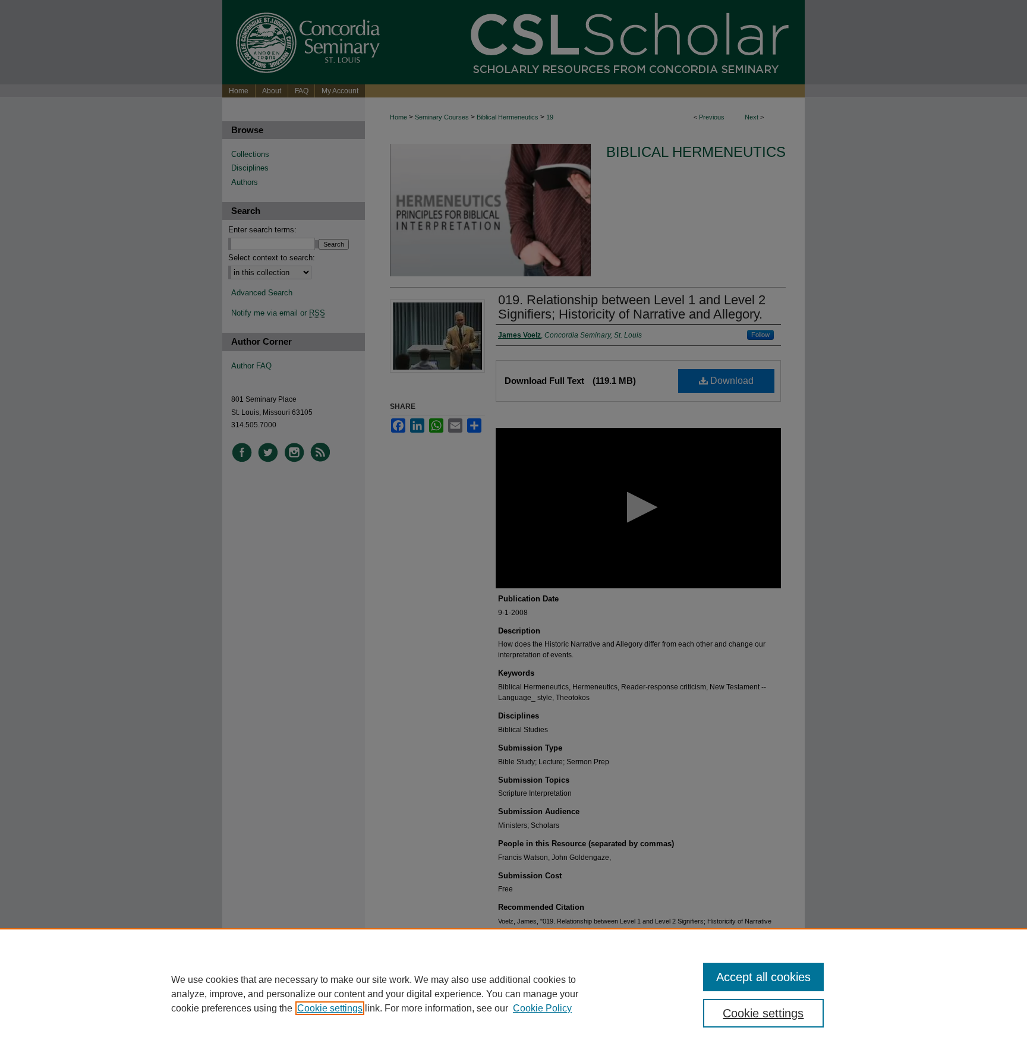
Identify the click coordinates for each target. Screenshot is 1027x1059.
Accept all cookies (763, 977)
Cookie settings (330, 1008)
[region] (513, 993)
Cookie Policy (542, 1008)
